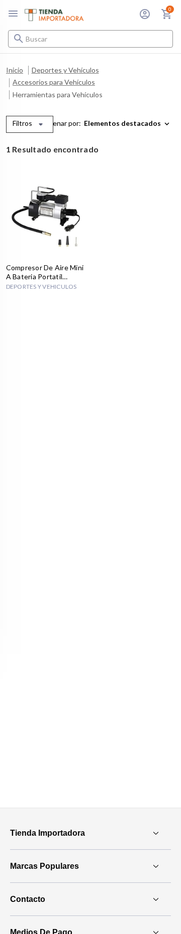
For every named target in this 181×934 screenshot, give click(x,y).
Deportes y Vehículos (65, 70)
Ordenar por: (60, 123)
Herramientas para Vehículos (58, 94)
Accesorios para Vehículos (54, 82)
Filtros (22, 123)
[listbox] (128, 123)
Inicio (14, 70)
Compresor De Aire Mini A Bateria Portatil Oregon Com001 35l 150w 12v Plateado (45, 272)
